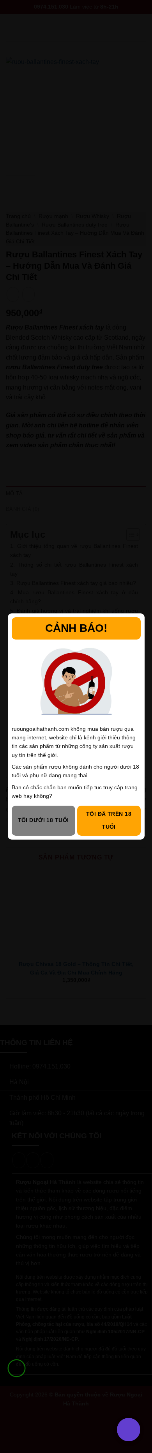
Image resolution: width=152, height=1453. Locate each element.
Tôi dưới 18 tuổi (43, 820)
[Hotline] (16, 1368)
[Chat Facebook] (16, 1407)
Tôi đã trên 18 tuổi (108, 820)
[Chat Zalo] (16, 1387)
